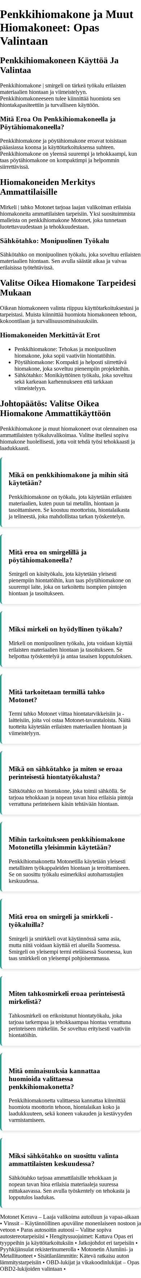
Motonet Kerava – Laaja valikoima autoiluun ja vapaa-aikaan (69, 1217)
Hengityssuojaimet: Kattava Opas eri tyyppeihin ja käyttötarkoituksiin (66, 1239)
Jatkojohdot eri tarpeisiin (106, 1243)
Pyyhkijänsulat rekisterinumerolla (38, 1249)
